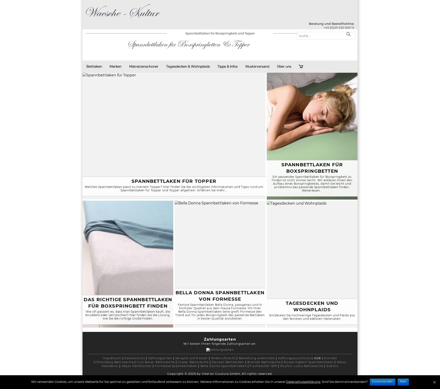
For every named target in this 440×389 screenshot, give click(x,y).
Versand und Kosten (191, 358)
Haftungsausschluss (294, 358)
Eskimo (332, 366)
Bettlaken (94, 66)
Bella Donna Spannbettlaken (224, 366)
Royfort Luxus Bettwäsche (301, 366)
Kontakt (330, 358)
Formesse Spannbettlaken (176, 366)
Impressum (112, 358)
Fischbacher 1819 (263, 366)
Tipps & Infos (227, 66)
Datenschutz (134, 358)
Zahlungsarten (160, 358)
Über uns (284, 66)
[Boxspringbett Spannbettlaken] (123, 19)
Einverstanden (382, 381)
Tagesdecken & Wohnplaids (188, 66)
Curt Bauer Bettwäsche (156, 362)
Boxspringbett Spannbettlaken (309, 362)
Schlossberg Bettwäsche (113, 362)
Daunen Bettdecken (228, 362)
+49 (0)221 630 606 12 (339, 27)
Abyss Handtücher (137, 366)
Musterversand (257, 66)
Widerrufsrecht (223, 358)
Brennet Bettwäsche (264, 362)
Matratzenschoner (143, 66)
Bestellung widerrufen (257, 358)
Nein (403, 381)
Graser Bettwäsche (193, 362)
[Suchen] (349, 34)
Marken (115, 66)
